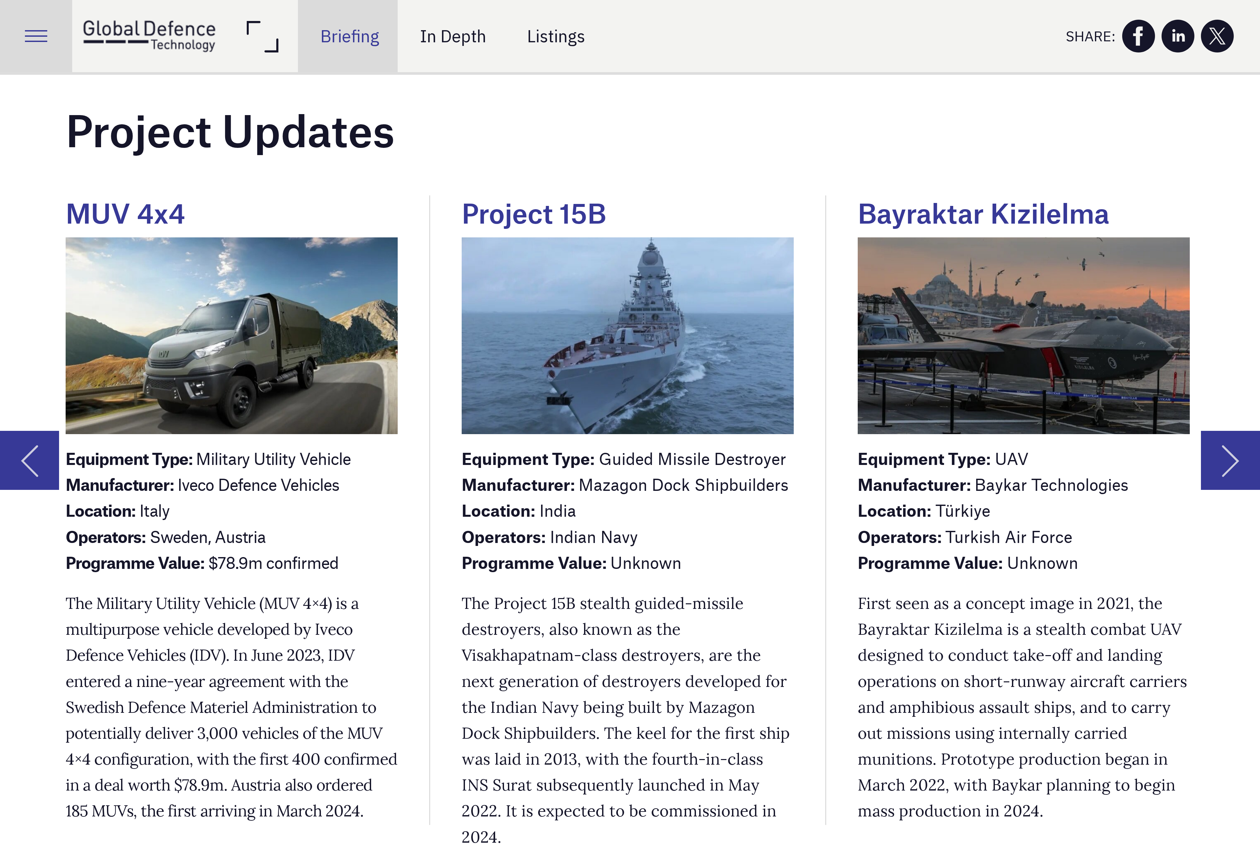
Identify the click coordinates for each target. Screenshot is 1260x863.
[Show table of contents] (36, 36)
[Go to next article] (1230, 460)
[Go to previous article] (29, 460)
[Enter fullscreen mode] (262, 36)
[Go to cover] (149, 36)
